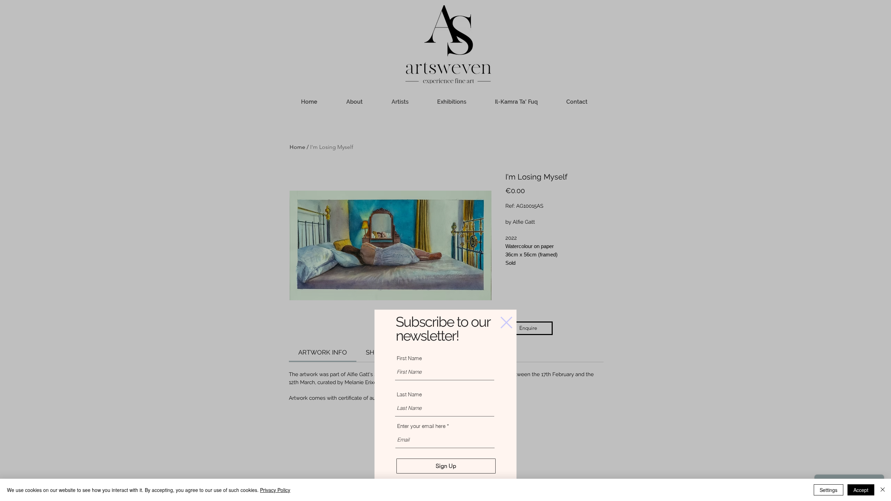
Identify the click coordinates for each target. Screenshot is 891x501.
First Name (409, 358)
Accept (860, 489)
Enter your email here (421, 426)
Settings (828, 489)
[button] (506, 322)
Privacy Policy (275, 489)
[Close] (882, 489)
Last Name (409, 394)
